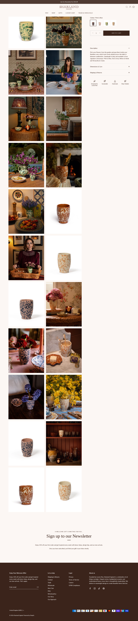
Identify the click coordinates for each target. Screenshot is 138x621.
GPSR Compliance (74, 585)
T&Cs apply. (23, 581)
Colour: (96, 18)
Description (93, 48)
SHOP (53, 13)
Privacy (71, 577)
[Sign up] (37, 587)
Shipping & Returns (96, 72)
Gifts (60, 13)
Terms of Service (74, 580)
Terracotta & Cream (100, 23)
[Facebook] (90, 588)
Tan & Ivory (113, 23)
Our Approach (52, 599)
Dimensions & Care (96, 66)
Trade (49, 582)
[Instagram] (95, 588)
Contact (50, 580)
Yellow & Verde (107, 23)
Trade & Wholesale (85, 13)
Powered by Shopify (29, 615)
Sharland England (18, 615)
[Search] (127, 7)
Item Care (51, 588)
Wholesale (51, 585)
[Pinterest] (104, 588)
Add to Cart (116, 33)
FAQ (49, 591)
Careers (71, 582)
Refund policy (52, 594)
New (46, 13)
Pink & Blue (93, 23)
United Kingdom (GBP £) (15, 610)
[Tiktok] (99, 588)
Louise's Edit (70, 13)
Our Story (51, 596)
